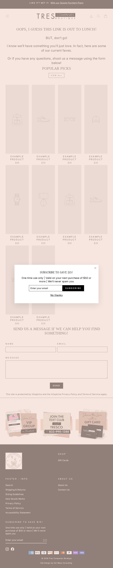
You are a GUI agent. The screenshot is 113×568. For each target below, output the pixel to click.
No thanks (56, 295)
